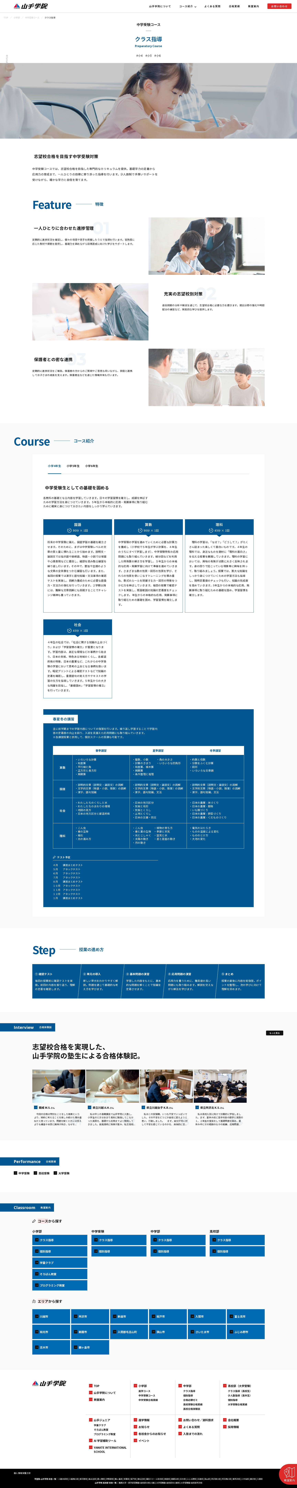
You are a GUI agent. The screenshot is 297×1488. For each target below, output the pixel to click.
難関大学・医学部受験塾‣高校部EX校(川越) (137, 1482)
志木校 (183, 1479)
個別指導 (188, 1395)
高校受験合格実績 (192, 1404)
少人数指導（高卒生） (240, 1395)
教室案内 (253, 6)
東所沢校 (236, 1479)
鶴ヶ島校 (118, 1479)
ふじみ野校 (191, 1479)
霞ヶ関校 (101, 1479)
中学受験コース (147, 1395)
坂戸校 (133, 1479)
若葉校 (126, 1479)
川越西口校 (74, 1479)
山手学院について (160, 6)
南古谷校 (92, 1479)
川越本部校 (63, 1479)
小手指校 (245, 1479)
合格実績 (234, 6)
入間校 (260, 1479)
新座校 (167, 1479)
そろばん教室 (101, 1429)
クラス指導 (189, 1391)
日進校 (200, 1479)
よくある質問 (212, 6)
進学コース (144, 1391)
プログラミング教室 (105, 1434)
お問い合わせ (279, 6)
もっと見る (275, 1032)
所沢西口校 (226, 1479)
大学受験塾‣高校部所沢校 (191, 1482)
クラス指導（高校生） (240, 1391)
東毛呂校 (141, 1479)
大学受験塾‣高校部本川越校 (168, 1482)
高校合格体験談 (191, 1409)
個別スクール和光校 (154, 1479)
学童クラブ (100, 1425)
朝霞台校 (175, 1479)
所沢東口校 (216, 1479)
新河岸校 (83, 1479)
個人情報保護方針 (22, 1473)
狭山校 (207, 1479)
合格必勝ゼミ (190, 1400)
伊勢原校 (110, 1479)
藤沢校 (253, 1479)
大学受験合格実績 (237, 1404)
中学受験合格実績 (148, 1400)
